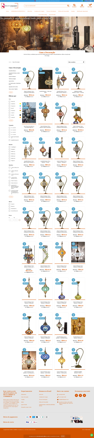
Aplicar (20, 220)
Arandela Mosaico (12, 70)
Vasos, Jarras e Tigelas (13, 89)
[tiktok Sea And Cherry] (6, 1)
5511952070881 (62, 394)
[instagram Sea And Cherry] (2, 1)
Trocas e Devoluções (51, 11)
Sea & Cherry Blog (43, 14)
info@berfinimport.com (63, 399)
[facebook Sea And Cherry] (4, 1)
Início (7, 11)
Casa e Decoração (24, 397)
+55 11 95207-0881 (62, 397)
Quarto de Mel (24, 404)
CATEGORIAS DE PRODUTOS (17, 11)
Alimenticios (23, 394)
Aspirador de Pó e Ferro (13, 86)
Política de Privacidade (63, 11)
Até (14, 217)
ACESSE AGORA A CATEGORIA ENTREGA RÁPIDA (47, 405)
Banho (22, 402)
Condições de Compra (39, 11)
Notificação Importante (82, 11)
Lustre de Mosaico (12, 76)
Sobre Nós (29, 11)
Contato (73, 11)
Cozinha (22, 399)
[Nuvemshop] (86, 429)
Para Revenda (52, 14)
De (9, 217)
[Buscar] (68, 5)
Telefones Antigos (12, 78)
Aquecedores (11, 81)
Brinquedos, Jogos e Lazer (26, 407)
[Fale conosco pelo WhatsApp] (91, 435)
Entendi (62, 436)
